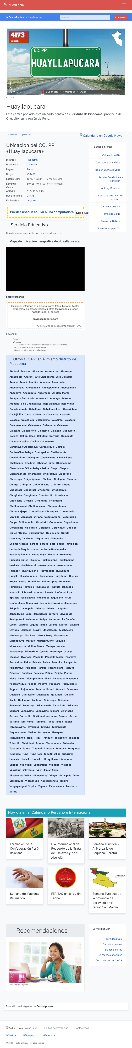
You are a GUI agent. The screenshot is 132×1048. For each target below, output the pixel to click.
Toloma (40, 743)
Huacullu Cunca (18, 559)
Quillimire (24, 700)
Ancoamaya (33, 387)
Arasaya (55, 398)
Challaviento (48, 457)
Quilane (69, 694)
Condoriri (42, 522)
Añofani (14, 371)
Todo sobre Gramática (108, 162)
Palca (27, 662)
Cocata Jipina (52, 516)
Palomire (57, 662)
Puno (29, 169)
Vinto (76, 775)
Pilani (48, 678)
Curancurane (36, 532)
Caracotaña (47, 441)
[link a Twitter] (11, 1035)
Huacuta (35, 559)
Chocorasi (15, 489)
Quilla (12, 700)
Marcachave (61, 635)
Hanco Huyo (39, 554)
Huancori (14, 570)
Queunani (57, 694)
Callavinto (69, 430)
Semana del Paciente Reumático (25, 896)
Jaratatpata (40, 613)
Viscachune (16, 780)
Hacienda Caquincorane (23, 549)
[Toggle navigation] (124, 5)
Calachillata (43, 419)
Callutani (42, 435)
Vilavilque (15, 770)
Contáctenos (82, 1027)
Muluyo (50, 646)
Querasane (28, 694)
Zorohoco (72, 786)
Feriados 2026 (114, 938)
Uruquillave (51, 759)
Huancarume (64, 565)
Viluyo (53, 775)
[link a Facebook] (30, 1035)
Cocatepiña (69, 516)
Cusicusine (52, 532)
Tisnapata (57, 732)
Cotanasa (44, 527)
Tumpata (61, 748)
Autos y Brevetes (111, 188)
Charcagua (34, 473)
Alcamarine (51, 371)
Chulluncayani (18, 506)
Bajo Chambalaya (31, 403)
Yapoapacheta (49, 780)
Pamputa (30, 667)
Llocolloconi (50, 629)
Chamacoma (63, 462)
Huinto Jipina (49, 581)
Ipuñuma (60, 592)
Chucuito (32, 164)
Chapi (54, 468)
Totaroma (15, 748)
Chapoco (64, 468)
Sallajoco (72, 705)
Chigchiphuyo (32, 479)
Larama (53, 624)
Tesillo (32, 732)
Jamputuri (62, 608)
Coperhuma (71, 522)
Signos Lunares (113, 949)
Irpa (69, 592)
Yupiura (42, 786)
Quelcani (14, 694)
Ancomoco (44, 392)
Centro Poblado (16, 17)
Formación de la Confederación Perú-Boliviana (25, 848)
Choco (66, 484)
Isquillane (57, 597)
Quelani (60, 689)
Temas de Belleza (111, 221)
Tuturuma (67, 753)
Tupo (25, 753)
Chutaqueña (67, 511)
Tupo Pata (36, 753)
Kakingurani (16, 619)
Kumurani (54, 619)
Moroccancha (17, 646)
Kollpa (43, 619)
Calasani (14, 430)
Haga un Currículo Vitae (107, 169)
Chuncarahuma (56, 506)
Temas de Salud (111, 213)
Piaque (68, 673)
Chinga (13, 484)
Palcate (36, 662)
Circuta (38, 516)
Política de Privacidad (56, 1027)
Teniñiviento (59, 726)
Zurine (13, 791)
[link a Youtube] (49, 1035)
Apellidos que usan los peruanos (110, 197)
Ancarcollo (58, 382)
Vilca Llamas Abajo (47, 770)
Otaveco (14, 656)
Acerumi (25, 371)
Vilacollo (54, 764)
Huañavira (65, 554)
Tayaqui (45, 726)
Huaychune (62, 570)
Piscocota (59, 678)
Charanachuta (17, 473)
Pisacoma (32, 159)
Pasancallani (55, 667)
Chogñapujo (59, 489)
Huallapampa (49, 559)
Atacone (14, 403)
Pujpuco (14, 689)
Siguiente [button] (24, 135)
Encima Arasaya (18, 543)
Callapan (56, 430)
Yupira (32, 786)
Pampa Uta (70, 662)
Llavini (37, 629)
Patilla (49, 673)
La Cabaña (68, 619)
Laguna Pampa (38, 624)
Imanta (49, 592)
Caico (28, 414)
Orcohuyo (56, 651)
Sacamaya (28, 705)
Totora (26, 748)
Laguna (23, 624)
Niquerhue (31, 651)
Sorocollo (25, 716)
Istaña (13, 603)
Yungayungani (18, 786)
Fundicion (72, 543)
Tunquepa (74, 748)
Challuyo (30, 462)
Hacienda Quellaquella (53, 549)
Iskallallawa (28, 597)
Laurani (63, 624)
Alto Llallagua (64, 376)
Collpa (13, 522)
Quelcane (72, 689)
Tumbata (48, 748)
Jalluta (50, 608)
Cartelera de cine (112, 944)
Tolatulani (28, 743)
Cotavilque (58, 527)
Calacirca (57, 419)
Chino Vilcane (41, 484)
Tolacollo (74, 737)
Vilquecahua (40, 775)
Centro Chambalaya (21, 452)
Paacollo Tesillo (54, 656)
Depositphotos (44, 1006)
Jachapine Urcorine (51, 603)
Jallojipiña (27, 608)
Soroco (13, 716)
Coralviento (16, 527)
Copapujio (55, 522)
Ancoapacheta (50, 387)
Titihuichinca (17, 737)
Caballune (35, 409)
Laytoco (14, 629)
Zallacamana (56, 786)
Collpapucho (26, 522)
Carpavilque (46, 446)
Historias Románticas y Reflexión (110, 179)
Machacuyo (66, 629)
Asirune (66, 398)
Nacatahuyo (16, 651)
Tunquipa (15, 753)
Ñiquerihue (42, 538)
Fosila (60, 543)
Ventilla (13, 764)
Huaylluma (61, 576)
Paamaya (70, 656)
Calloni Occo (27, 435)
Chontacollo (46, 495)
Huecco (73, 576)
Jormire (53, 613)
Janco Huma (16, 613)
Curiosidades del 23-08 (109, 960)
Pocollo (32, 683)
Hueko (22, 581)
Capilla (24, 441)
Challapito (32, 457)
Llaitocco (26, 629)
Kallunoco (32, 619)
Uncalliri (26, 759)
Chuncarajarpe (18, 511)
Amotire (33, 382)
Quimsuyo (50, 700)
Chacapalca (42, 452)
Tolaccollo (61, 737)
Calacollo (70, 419)
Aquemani (42, 398)
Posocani (54, 683)
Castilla (60, 446)
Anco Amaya (16, 387)
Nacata (61, 646)
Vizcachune (32, 780)
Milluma (60, 640)
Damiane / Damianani (21, 538)
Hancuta (53, 554)
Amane (13, 382)
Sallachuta (59, 705)
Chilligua (59, 479)
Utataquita (65, 759)
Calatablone (28, 430)
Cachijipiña (16, 414)
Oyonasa (26, 656)
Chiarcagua (50, 473)
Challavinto (16, 462)
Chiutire (55, 484)
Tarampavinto (17, 726)
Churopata (51, 511)
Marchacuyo (16, 640)
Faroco (34, 543)
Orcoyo (68, 651)
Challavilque (64, 457)
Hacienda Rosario (19, 554)
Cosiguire (31, 527)
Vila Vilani (26, 764)
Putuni (50, 689)
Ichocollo (67, 586)
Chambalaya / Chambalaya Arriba (29, 468)
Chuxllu (14, 516)
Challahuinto (17, 457)
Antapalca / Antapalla (21, 398)
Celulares (122, 17)
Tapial (68, 721)
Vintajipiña (65, 775)
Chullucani (55, 500)
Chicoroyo (64, 473)
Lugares (31, 200)
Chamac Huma (45, 462)
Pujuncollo (27, 689)
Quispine (63, 700)
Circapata (26, 516)
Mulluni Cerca (36, 646)
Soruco (63, 716)
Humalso (29, 586)
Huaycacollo (47, 570)
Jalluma (40, 608)
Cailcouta (39, 414)
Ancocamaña (68, 387)
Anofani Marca (60, 392)
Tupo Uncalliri (52, 753)
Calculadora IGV (111, 155)
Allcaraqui (66, 371)
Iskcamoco (43, 597)
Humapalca (42, 586)
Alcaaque (37, 371)
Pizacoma (72, 678)
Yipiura (63, 780)
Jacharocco (71, 603)
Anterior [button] (13, 135)
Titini (37, 737)
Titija (29, 737)
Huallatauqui (28, 565)
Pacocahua (16, 662)
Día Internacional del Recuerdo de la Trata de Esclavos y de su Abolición (66, 850)
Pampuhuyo (16, 667)
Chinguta (25, 484)
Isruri (68, 597)
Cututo (65, 532)
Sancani (14, 710)
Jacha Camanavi (28, 603)
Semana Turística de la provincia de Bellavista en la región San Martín (106, 900)
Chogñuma (30, 495)
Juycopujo (66, 613)
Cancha (14, 441)
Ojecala (44, 651)
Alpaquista (15, 376)
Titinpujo (47, 737)
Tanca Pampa (55, 721)
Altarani (28, 376)
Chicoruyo (15, 479)
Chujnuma (41, 500)
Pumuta (40, 689)
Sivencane (67, 710)
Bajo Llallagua (51, 403)
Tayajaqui (33, 726)
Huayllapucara (28, 576)
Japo (29, 613)
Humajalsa (15, 586)
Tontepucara (53, 743)
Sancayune (27, 710)
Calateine (43, 430)
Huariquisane (30, 570)
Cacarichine (70, 409)
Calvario (54, 435)
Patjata (58, 673)
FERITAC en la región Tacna (66, 896)
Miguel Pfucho (45, 640)
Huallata (14, 565)
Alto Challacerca (44, 376)
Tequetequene (17, 732)
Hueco (13, 581)
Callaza (13, 435)
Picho (12, 678)
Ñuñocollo (57, 538)
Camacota (67, 435)
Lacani (13, 624)
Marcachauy (44, 635)
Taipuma (40, 721)
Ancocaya (15, 392)
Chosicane (61, 495)
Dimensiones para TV (109, 228)
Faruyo (44, 543)
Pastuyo (69, 667)
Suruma (14, 721)
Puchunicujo (69, 683)
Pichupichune (34, 678)
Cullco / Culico (18, 532)
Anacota (45, 382)
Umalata (14, 759)
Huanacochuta (46, 565)
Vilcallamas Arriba (20, 775)
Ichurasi (27, 592)
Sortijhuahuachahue (45, 716)
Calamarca (34, 425)
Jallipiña (14, 608)
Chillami (47, 479)
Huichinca (34, 581)
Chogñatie (15, 495)
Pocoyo (42, 683)
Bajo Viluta (67, 403)
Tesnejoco (44, 732)
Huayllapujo (46, 576)
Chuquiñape (36, 511)
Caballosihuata (18, 409)
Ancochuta (29, 392)
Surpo (73, 716)
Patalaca (27, 673)
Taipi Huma (27, 721)
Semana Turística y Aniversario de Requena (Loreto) (105, 848)
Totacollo (68, 743)
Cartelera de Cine (111, 206)
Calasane (62, 425)
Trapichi (37, 748)
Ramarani (15, 705)
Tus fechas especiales (109, 954)
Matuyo (30, 640)
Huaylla (13, 576)
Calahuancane (17, 425)
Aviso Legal (31, 1027)
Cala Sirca (52, 414)
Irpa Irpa (14, 597)
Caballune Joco (52, 409)
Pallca (46, 662)
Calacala (65, 414)
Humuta (55, 586)
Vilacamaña (40, 764)
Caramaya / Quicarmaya (23, 446)
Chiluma (71, 479)
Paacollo (38, 656)
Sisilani (54, 710)
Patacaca (14, 673)
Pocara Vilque (17, 683)
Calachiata (27, 419)
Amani (23, 382)
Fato (52, 543)
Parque (42, 667)
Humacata (65, 581)
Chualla (28, 500)
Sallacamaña (43, 705)
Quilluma (36, 700)
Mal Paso (30, 635)
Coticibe (71, 527)
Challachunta (58, 452)
